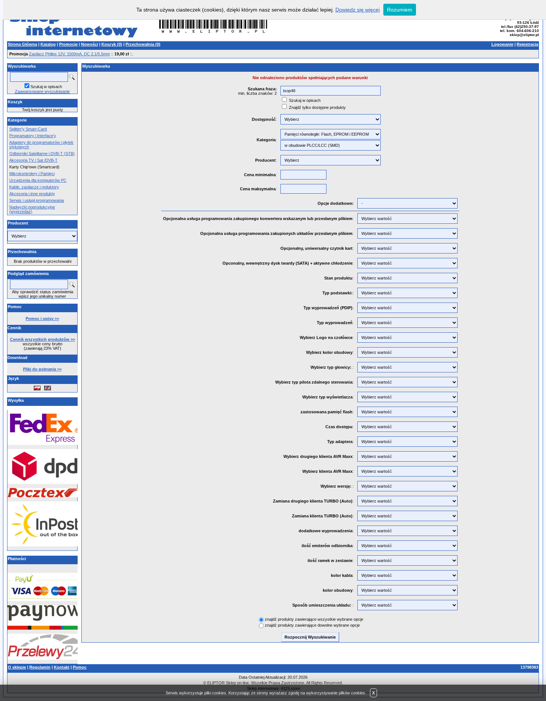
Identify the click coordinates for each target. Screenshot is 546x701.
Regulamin (40, 667)
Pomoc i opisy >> (42, 318)
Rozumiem (399, 10)
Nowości (89, 44)
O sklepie (17, 667)
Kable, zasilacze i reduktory (34, 187)
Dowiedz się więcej (357, 10)
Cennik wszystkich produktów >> (42, 339)
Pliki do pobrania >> (42, 369)
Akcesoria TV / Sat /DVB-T (33, 160)
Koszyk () (111, 44)
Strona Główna (22, 44)
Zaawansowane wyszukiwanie (42, 91)
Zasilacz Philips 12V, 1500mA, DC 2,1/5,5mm (69, 54)
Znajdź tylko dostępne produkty (317, 107)
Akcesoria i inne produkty (32, 193)
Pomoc (80, 667)
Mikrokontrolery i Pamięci (32, 173)
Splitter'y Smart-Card (28, 129)
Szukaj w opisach (46, 86)
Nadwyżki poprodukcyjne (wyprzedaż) (32, 209)
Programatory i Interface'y (32, 135)
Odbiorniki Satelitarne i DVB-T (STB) (42, 153)
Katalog (48, 44)
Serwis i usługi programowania (36, 200)
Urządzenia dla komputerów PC (37, 180)
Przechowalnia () (143, 44)
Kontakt (61, 667)
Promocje (68, 44)
